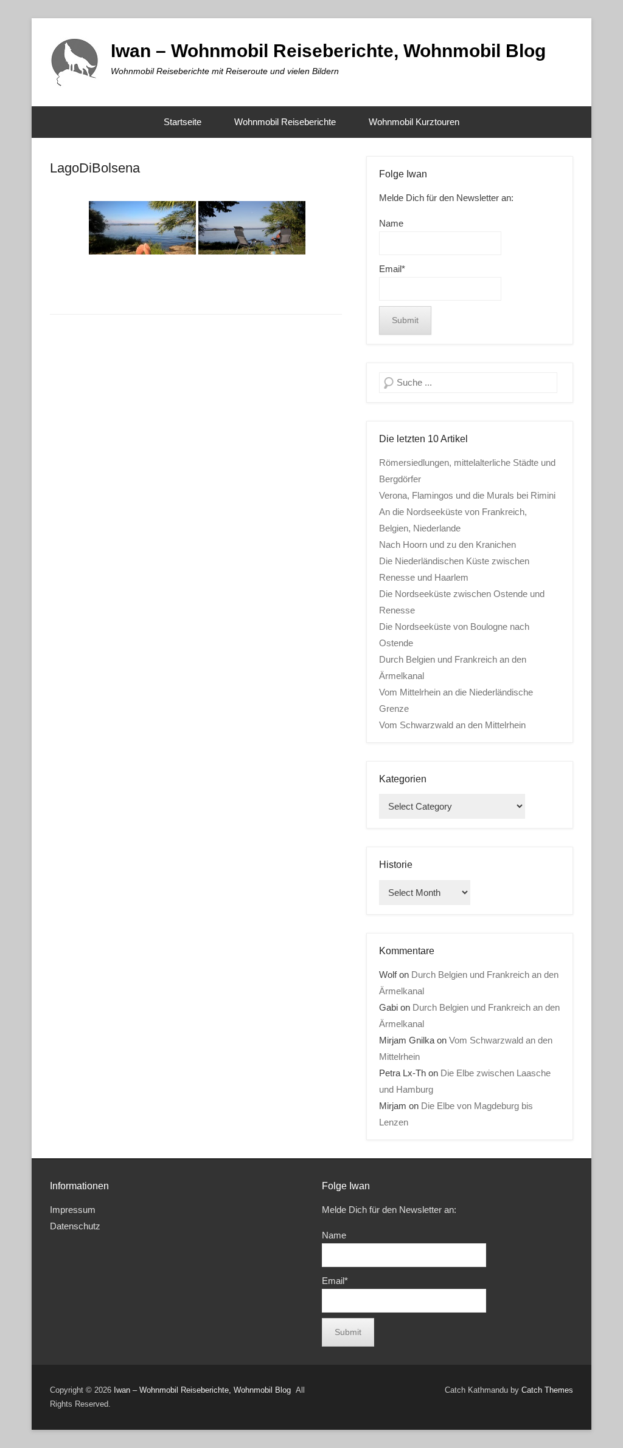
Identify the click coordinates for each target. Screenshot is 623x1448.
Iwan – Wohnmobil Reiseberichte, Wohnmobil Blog (328, 51)
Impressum (73, 1209)
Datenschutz (75, 1226)
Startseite (182, 122)
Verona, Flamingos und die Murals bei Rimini (467, 495)
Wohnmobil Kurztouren (414, 122)
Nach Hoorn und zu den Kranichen (447, 544)
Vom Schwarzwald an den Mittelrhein (452, 725)
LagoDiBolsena (95, 168)
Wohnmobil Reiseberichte (285, 122)
